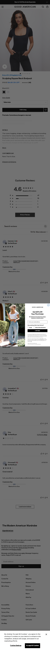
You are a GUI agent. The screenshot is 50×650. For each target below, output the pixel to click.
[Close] (46, 634)
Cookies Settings (15, 646)
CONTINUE (37, 330)
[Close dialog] (48, 305)
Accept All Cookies (32, 646)
